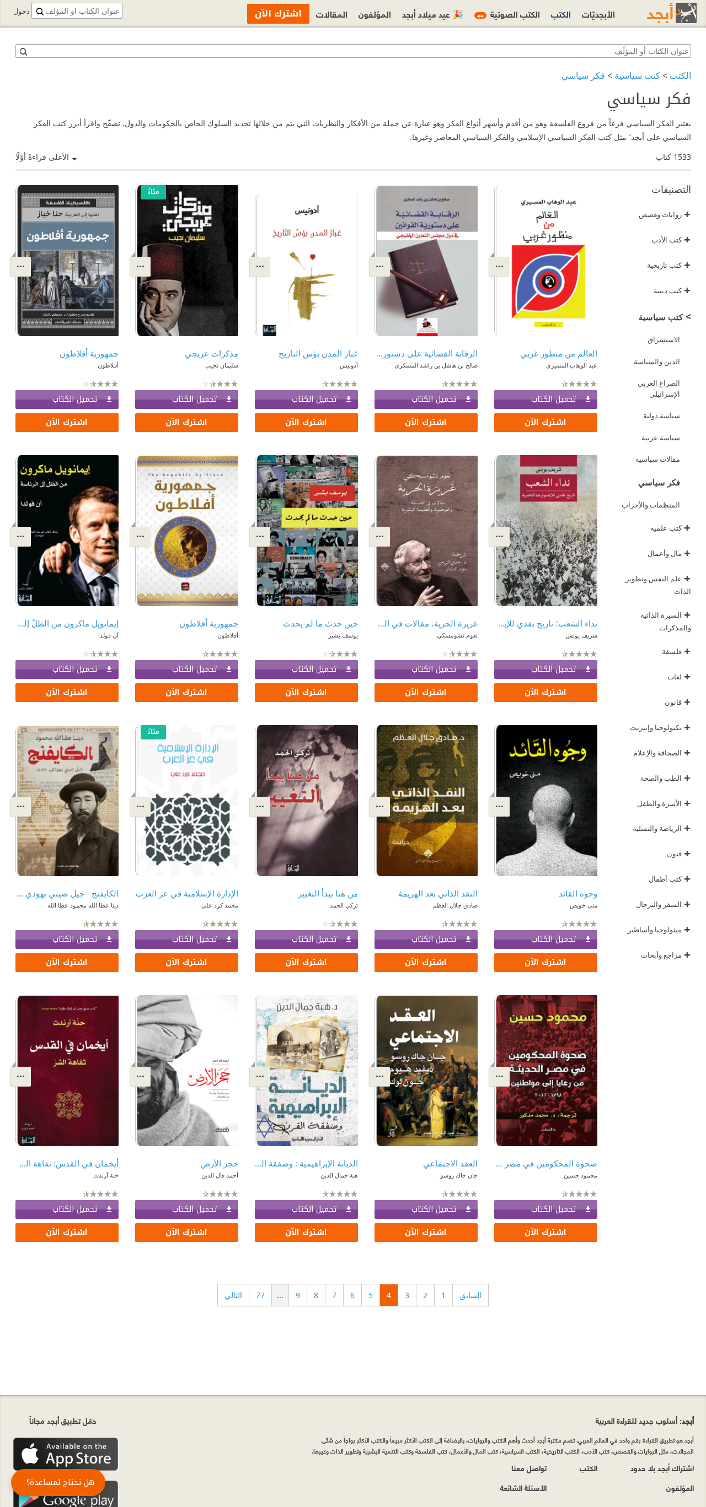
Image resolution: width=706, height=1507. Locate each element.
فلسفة (676, 651)
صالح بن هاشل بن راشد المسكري (436, 365)
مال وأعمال (669, 553)
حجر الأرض (219, 1163)
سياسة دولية (661, 415)
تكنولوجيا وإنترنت (660, 727)
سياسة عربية (660, 437)
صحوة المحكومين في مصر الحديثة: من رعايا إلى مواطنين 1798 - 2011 (545, 1163)
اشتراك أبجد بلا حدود (662, 1467)
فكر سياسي (583, 75)
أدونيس (349, 365)
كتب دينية (672, 290)
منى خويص (583, 905)
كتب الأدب (671, 240)
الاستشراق (664, 339)
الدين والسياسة (657, 361)
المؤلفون (375, 13)
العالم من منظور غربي (558, 353)
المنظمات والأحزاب (651, 505)
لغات (679, 677)
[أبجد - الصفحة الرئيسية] (658, 13)
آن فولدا (108, 635)
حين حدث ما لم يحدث (320, 623)
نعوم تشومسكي (457, 635)
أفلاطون (108, 365)
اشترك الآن (545, 422)
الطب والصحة (665, 778)
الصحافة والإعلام (662, 753)
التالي (233, 1295)
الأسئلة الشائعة (523, 1487)
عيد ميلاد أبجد (432, 13)
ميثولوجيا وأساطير (659, 930)
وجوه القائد (578, 893)
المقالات (331, 13)
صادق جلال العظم (455, 905)
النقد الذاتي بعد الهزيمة (438, 893)
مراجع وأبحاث (666, 955)
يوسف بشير (343, 635)
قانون (678, 702)
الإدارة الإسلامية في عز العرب (187, 893)
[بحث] (22, 51)
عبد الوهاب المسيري (571, 365)
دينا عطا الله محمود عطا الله (83, 905)
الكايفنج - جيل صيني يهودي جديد (67, 893)
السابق (470, 1295)
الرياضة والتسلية (662, 828)
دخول (21, 11)
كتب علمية (670, 528)
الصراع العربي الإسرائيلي (659, 388)
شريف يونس (581, 635)
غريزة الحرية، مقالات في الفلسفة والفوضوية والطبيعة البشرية (426, 623)
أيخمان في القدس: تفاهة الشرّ (67, 1163)
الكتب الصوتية (508, 13)
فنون (679, 853)
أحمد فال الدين (219, 1175)
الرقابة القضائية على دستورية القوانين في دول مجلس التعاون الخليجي (426, 353)
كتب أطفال (670, 879)
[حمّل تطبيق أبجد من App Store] (66, 1454)
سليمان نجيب (221, 365)
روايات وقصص (665, 214)
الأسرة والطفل (664, 803)
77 (260, 1295)
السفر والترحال (663, 904)
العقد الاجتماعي (450, 1163)
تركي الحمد (344, 905)
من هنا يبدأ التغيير (328, 893)
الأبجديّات (598, 13)
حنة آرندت (106, 1175)
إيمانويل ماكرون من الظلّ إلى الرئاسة (67, 623)
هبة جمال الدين (339, 1175)
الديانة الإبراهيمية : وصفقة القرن (306, 1163)
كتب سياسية (637, 75)
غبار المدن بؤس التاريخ (318, 353)
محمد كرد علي (219, 905)
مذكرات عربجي (211, 353)
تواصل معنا (529, 1467)
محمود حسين (580, 1175)
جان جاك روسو (459, 1175)
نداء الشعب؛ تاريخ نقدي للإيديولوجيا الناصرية (545, 623)
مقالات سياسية (657, 459)
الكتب (680, 75)
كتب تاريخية (669, 265)
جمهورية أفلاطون (89, 353)
